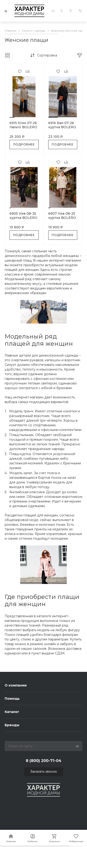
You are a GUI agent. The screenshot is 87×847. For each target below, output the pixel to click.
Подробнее (24, 144)
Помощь (12, 698)
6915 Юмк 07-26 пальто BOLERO (23, 125)
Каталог (12, 712)
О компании (16, 685)
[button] (12, 117)
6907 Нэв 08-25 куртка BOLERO (62, 215)
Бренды (12, 725)
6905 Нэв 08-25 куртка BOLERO (23, 215)
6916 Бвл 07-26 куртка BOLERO (62, 125)
